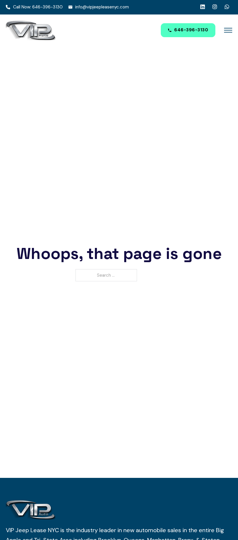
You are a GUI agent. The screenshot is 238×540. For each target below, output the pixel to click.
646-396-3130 (191, 30)
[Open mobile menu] (228, 30)
